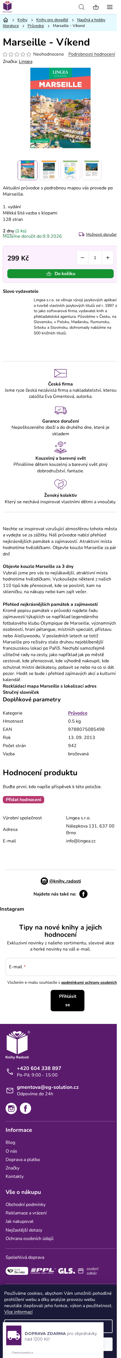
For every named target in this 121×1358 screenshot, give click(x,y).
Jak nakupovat (19, 1221)
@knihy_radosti (65, 881)
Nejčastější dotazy (24, 1230)
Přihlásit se (67, 1000)
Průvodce (78, 713)
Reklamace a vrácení (26, 1213)
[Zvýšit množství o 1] (107, 258)
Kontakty (15, 1176)
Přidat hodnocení (23, 800)
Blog (10, 1142)
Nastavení (58, 1326)
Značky (12, 1168)
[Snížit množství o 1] (82, 258)
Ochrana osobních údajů (29, 1238)
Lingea (25, 61)
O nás (11, 1151)
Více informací (18, 1312)
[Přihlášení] (69, 7)
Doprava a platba (23, 1160)
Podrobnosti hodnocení (91, 54)
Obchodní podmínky (26, 1204)
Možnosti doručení (102, 234)
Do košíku (65, 274)
